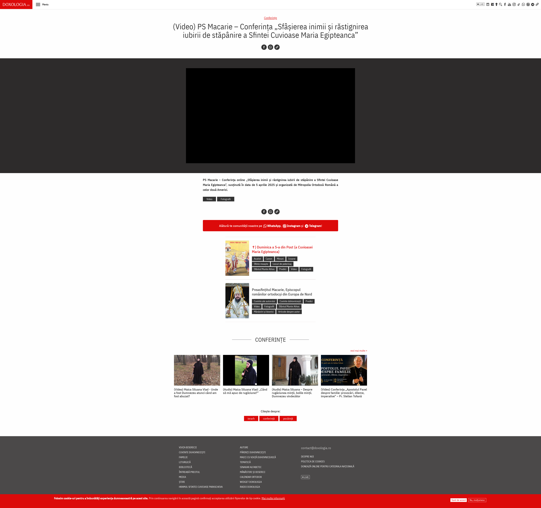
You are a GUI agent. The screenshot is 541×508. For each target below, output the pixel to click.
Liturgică (185, 462)
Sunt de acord (459, 500)
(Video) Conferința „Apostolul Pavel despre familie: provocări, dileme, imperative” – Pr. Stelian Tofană (344, 393)
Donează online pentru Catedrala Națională (327, 466)
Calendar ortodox (251, 477)
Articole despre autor (289, 311)
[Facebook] (505, 4)
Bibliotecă (185, 467)
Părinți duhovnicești (253, 452)
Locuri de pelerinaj (282, 263)
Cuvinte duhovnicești (290, 301)
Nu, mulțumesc (477, 500)
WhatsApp (274, 226)
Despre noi (307, 456)
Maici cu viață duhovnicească (258, 457)
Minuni (280, 258)
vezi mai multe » (358, 350)
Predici (282, 269)
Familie (183, 457)
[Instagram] (514, 4)
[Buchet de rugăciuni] (496, 4)
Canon (269, 258)
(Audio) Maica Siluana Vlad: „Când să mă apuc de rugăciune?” (245, 391)
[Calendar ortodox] (488, 4)
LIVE (481, 4)
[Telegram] (533, 4)
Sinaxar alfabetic (250, 467)
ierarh (251, 418)
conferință (269, 418)
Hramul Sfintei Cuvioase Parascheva (201, 486)
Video (209, 199)
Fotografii (226, 199)
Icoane (291, 258)
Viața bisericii (188, 447)
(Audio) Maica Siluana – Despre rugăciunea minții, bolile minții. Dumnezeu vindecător (292, 393)
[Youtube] (509, 4)
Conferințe (270, 18)
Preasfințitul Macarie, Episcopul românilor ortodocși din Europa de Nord (282, 291)
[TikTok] (519, 4)
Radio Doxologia (250, 486)
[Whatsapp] (270, 47)
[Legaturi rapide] (537, 4)
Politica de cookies (313, 461)
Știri (182, 482)
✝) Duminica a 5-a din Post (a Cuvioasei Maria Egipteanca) (282, 249)
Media (182, 477)
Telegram (315, 226)
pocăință (288, 418)
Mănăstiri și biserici (264, 311)
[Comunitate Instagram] (528, 4)
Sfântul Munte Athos (264, 269)
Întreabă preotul (189, 472)
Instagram (294, 226)
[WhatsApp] (523, 4)
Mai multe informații (273, 498)
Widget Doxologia (251, 482)
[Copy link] (277, 47)
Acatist (257, 258)
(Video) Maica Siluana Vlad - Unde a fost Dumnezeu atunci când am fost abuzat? (196, 393)
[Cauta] (501, 4)
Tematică (245, 462)
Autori (244, 447)
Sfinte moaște (261, 263)
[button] (42, 4)
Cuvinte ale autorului (264, 301)
